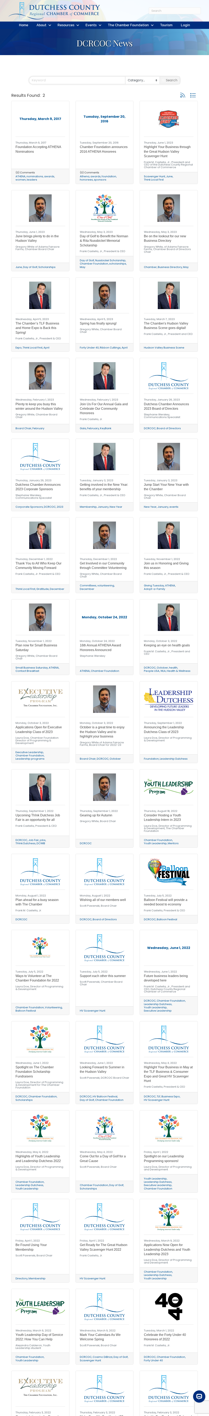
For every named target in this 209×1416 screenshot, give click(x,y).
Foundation (151, 758)
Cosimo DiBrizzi (102, 1356)
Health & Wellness (178, 670)
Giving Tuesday (154, 585)
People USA (151, 670)
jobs (43, 840)
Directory (22, 1278)
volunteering (105, 585)
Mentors (173, 843)
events (173, 506)
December (57, 588)
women (21, 179)
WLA (163, 670)
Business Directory (170, 267)
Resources (66, 25)
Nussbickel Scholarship (110, 260)
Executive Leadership (29, 752)
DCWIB (41, 843)
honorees (86, 179)
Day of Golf (30, 267)
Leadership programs (30, 758)
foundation (109, 176)
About (41, 25)
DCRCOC (150, 428)
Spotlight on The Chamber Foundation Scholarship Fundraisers (35, 1071)
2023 (60, 506)
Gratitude (42, 588)
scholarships (117, 263)
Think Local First (154, 179)
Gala (83, 428)
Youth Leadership (155, 843)
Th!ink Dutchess (26, 843)
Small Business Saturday (32, 667)
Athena (84, 176)
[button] (182, 95)
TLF (158, 1096)
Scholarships (47, 267)
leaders (32, 179)
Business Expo (170, 1096)
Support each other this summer (103, 976)
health (173, 667)
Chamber (150, 267)
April (46, 347)
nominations (35, 176)
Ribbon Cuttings (110, 347)
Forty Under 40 (89, 347)
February (38, 428)
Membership (88, 506)
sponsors (100, 179)
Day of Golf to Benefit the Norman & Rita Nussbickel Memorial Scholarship (104, 240)
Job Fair (33, 840)
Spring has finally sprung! (98, 323)
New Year (116, 506)
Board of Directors (169, 428)
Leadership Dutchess (174, 758)
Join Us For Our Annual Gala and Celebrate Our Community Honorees (104, 408)
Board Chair (23, 428)
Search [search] (171, 80)
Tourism (166, 25)
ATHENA (21, 176)
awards (49, 176)
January (103, 506)
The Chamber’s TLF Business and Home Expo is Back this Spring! (37, 328)
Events (91, 25)
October (162, 667)
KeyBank (105, 428)
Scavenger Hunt (154, 176)
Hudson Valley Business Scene (164, 347)
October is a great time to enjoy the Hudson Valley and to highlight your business (102, 731)
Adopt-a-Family (154, 588)
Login (185, 25)
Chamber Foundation (94, 263)
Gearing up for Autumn (96, 815)
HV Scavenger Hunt (92, 1010)
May (82, 267)
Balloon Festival (167, 919)
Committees (88, 585)
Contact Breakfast (27, 670)
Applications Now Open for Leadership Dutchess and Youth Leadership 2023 (167, 1249)
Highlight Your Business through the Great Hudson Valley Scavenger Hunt (167, 151)
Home (23, 25)
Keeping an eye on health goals (167, 645)
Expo (19, 347)
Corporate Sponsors (29, 506)
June (169, 176)
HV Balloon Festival (105, 1096)
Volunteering (53, 1007)
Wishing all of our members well (103, 900)
